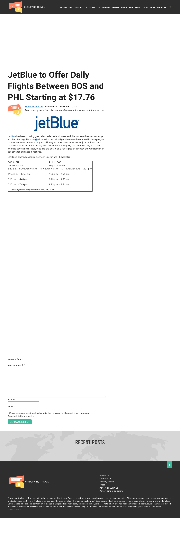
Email (11, 406)
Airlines (115, 7)
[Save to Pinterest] (3, 275)
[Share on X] (3, 268)
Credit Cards (66, 7)
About (137, 7)
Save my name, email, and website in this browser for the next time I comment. (50, 413)
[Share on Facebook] (3, 262)
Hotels (124, 7)
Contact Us (105, 479)
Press (102, 485)
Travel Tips (79, 7)
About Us (104, 476)
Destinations (104, 7)
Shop (131, 7)
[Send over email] (3, 281)
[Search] (170, 7)
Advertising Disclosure (111, 491)
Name (11, 400)
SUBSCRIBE (161, 7)
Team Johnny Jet (34, 106)
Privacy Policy (107, 482)
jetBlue (40, 139)
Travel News (91, 7)
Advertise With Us (109, 488)
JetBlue (12, 136)
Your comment (16, 365)
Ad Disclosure (148, 7)
